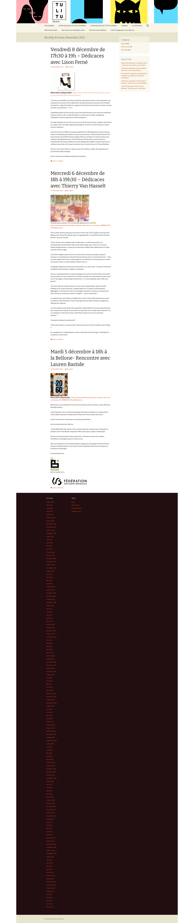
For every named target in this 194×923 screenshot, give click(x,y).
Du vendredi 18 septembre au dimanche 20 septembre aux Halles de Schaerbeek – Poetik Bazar (134, 76)
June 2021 (49, 681)
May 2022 (49, 646)
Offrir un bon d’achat (50, 30)
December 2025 (51, 524)
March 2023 (49, 621)
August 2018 (50, 781)
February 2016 (50, 875)
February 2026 (50, 518)
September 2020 (51, 703)
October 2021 (50, 668)
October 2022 (50, 634)
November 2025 (51, 527)
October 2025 (50, 530)
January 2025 (50, 555)
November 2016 (51, 847)
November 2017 (51, 809)
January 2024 (50, 590)
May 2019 (49, 753)
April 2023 (49, 618)
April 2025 (49, 549)
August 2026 (50, 502)
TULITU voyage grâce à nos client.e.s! (122, 30)
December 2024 (51, 558)
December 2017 (51, 806)
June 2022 (49, 643)
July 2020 (49, 709)
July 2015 (49, 894)
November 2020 (51, 696)
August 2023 (50, 605)
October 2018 (50, 775)
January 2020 (50, 728)
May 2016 (49, 866)
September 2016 (51, 853)
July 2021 (49, 678)
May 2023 (49, 615)
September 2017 (51, 816)
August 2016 (50, 857)
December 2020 (51, 693)
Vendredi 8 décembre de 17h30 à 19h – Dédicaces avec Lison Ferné (78, 56)
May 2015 (49, 901)
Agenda (123, 43)
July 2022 (49, 640)
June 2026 (49, 508)
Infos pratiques (49, 26)
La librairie (124, 26)
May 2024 (49, 580)
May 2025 (49, 546)
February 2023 (50, 624)
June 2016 (49, 863)
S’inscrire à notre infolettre (97, 30)
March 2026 (49, 514)
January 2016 (50, 879)
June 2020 (49, 712)
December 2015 (51, 882)
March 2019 (49, 759)
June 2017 (49, 825)
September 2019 (51, 740)
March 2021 (49, 690)
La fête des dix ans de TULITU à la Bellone (103, 26)
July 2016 (49, 860)
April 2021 (49, 687)
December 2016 (51, 844)
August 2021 (50, 675)
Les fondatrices (137, 26)
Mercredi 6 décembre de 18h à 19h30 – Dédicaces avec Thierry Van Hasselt (78, 179)
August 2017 (50, 819)
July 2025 (49, 540)
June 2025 (49, 543)
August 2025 (50, 536)
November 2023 (51, 596)
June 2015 (49, 897)
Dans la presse (125, 47)
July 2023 (49, 609)
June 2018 (49, 788)
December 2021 (51, 662)
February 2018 (50, 800)
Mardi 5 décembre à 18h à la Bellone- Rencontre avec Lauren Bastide (80, 358)
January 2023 (50, 627)
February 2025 (50, 552)
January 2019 (50, 766)
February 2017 (50, 838)
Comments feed (76, 508)
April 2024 (49, 583)
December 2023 (51, 593)
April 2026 (49, 511)
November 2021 (51, 665)
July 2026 (49, 505)
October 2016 (50, 850)
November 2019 (51, 734)
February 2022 (50, 656)
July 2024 (49, 574)
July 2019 (49, 747)
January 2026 (50, 521)
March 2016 (49, 872)
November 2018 (51, 772)
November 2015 (51, 885)
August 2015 (50, 891)
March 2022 (49, 653)
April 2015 (49, 904)
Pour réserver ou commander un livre (73, 30)
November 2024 (51, 562)
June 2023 (49, 612)
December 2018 (51, 769)
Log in (73, 502)
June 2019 (49, 750)
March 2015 (49, 907)
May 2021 (49, 684)
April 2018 (49, 794)
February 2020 (50, 725)
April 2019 (49, 756)
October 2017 (50, 813)
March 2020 (49, 722)
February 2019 (50, 762)
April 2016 (49, 869)
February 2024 (50, 587)
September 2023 (51, 602)
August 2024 (50, 571)
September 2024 (51, 568)
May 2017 (49, 828)
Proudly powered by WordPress (54, 919)
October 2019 (50, 737)
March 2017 (49, 835)
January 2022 (50, 659)
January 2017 (50, 841)
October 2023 (50, 599)
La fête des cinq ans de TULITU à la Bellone (72, 26)
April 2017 (49, 831)
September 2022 (51, 637)
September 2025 (51, 533)
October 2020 (50, 700)
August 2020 (50, 706)
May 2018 (49, 791)
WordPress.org (76, 511)
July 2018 (49, 784)
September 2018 (51, 778)
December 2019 (51, 731)
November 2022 (51, 631)
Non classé (70, 67)
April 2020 (49, 718)
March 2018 (49, 797)
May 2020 (49, 715)
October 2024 (50, 565)
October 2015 (50, 888)
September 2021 (51, 671)
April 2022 (49, 649)
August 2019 (50, 744)
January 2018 (50, 803)
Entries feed (75, 505)
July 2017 (49, 822)
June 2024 (49, 577)
